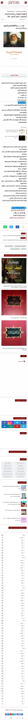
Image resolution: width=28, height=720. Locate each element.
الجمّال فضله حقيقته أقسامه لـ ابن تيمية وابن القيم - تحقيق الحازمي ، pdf (11, 130)
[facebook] (23, 422)
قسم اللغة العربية (20, 476)
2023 (23, 620)
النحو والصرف (20, 465)
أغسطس (21, 537)
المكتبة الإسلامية (10, 11)
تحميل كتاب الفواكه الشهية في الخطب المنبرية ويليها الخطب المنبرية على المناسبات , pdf (15, 286)
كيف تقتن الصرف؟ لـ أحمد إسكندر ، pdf (12, 510)
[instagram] (11, 422)
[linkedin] (5, 426)
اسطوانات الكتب (7, 463)
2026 (23, 535)
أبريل (22, 548)
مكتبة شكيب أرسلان (15, 249)
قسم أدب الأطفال (7, 465)
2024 (23, 588)
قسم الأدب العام (20, 468)
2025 (23, 558)
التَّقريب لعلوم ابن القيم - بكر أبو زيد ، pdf (11, 137)
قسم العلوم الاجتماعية (20, 474)
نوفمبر (22, 563)
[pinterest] (17, 426)
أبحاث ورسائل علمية (20, 463)
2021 (23, 681)
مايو (22, 545)
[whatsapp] (11, 426)
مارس (22, 550)
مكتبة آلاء (7, 710)
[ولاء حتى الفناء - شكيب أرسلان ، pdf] (14, 302)
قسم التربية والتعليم (7, 471)
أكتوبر (22, 595)
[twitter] (17, 422)
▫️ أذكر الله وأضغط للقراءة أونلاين (18, 218)
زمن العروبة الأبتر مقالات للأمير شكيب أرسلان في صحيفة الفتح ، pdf (14, 348)
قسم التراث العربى (20, 471)
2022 (23, 648)
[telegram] (23, 426)
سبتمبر (22, 565)
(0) (2, 19)
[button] (17, 227)
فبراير (22, 553)
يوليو (22, 540)
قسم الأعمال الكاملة (7, 468)
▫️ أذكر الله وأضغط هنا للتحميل (19, 210)
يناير (22, 555)
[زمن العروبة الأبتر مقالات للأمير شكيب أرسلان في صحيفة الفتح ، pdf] (14, 333)
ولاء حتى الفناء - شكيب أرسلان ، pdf (19, 318)
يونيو (22, 543)
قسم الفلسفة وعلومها (7, 474)
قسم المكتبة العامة (8, 476)
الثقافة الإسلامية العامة (21, 11)
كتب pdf (23, 249)
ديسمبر (21, 560)
